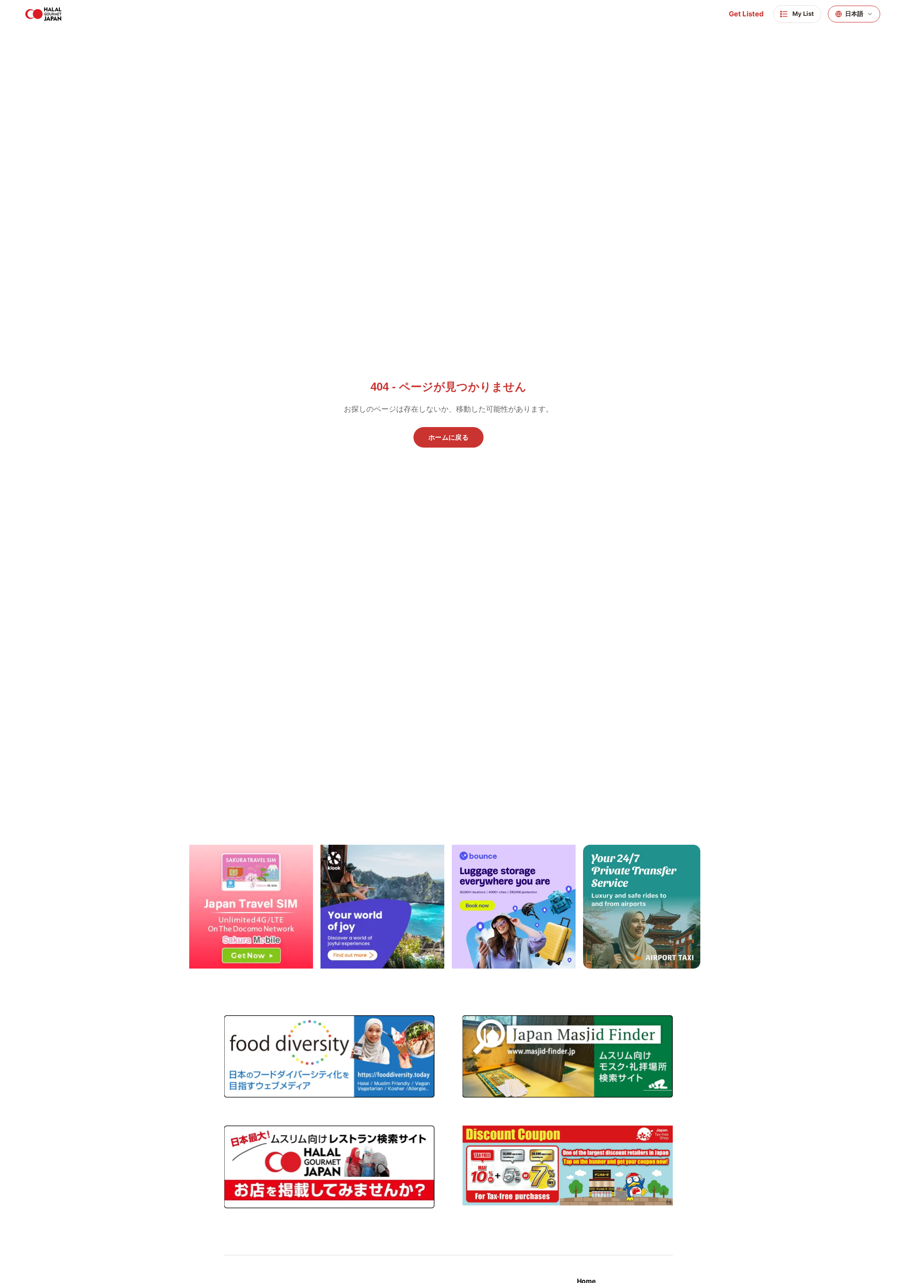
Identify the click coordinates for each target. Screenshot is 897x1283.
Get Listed (746, 14)
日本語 (854, 13)
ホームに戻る (448, 437)
